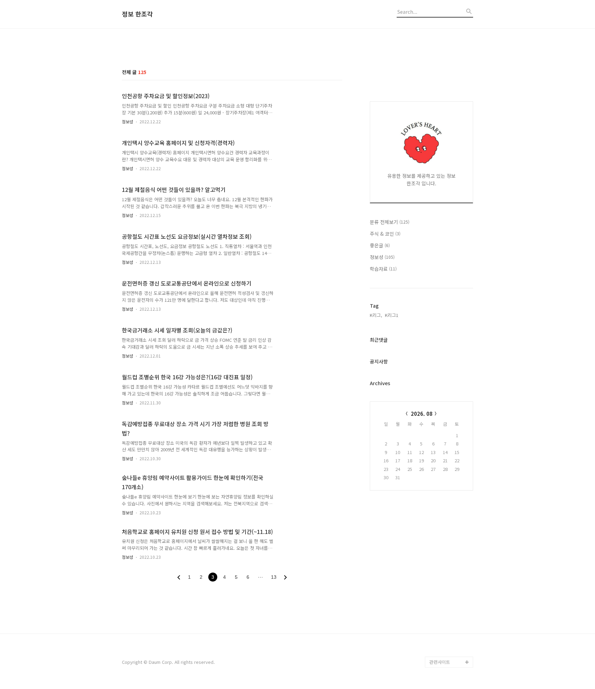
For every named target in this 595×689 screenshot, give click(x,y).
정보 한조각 (137, 14)
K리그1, (392, 315)
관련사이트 (439, 662)
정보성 (127, 121)
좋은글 (380, 245)
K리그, (376, 315)
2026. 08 (421, 413)
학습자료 (383, 268)
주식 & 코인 (385, 233)
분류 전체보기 (389, 221)
